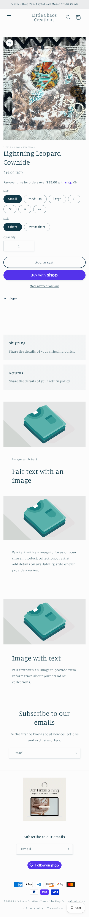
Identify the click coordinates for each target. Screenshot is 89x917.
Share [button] (13, 299)
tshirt (12, 227)
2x (10, 209)
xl (74, 199)
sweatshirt (37, 227)
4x (39, 209)
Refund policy (76, 901)
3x (25, 209)
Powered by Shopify (52, 901)
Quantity (9, 237)
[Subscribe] (75, 753)
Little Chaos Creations (26, 901)
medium (35, 199)
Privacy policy (34, 908)
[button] (9, 17)
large (57, 199)
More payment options (44, 286)
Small (12, 199)
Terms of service (57, 908)
